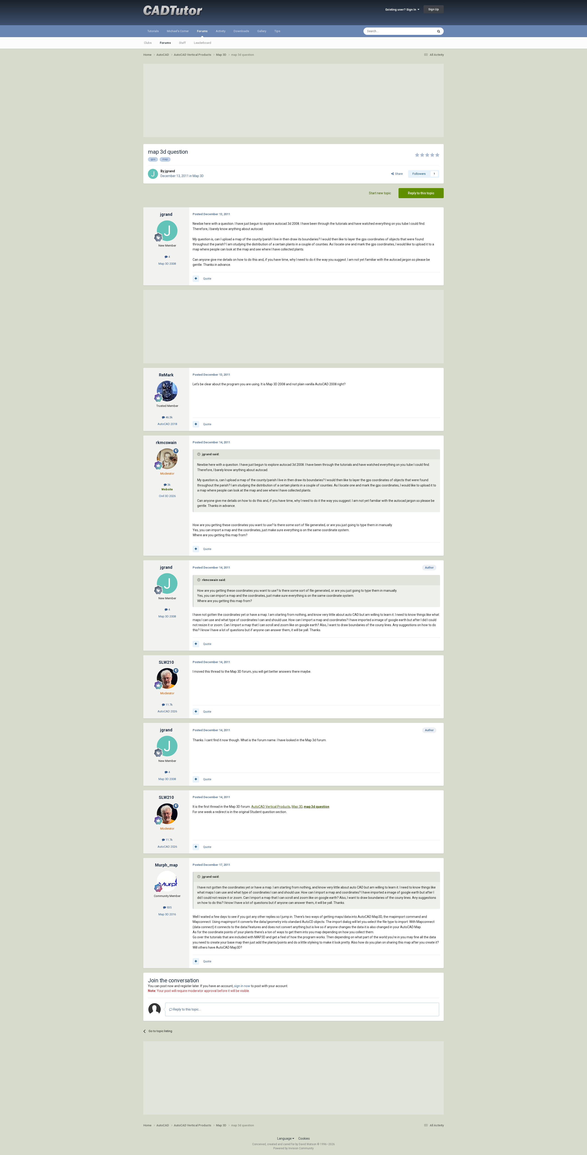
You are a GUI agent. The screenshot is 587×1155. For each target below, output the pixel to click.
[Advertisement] (293, 100)
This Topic (421, 31)
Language (284, 1138)
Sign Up (433, 9)
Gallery (261, 31)
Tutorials (153, 31)
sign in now (242, 986)
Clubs (148, 42)
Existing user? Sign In (401, 9)
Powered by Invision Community (293, 1148)
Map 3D (198, 176)
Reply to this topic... (186, 1009)
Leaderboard (202, 42)
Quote (207, 278)
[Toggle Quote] (199, 454)
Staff (182, 42)
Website (167, 489)
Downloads (241, 31)
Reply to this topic (421, 193)
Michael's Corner (178, 31)
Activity (220, 31)
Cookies (304, 1138)
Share (398, 173)
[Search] (439, 31)
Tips (277, 31)
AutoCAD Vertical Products (270, 806)
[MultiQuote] (196, 278)
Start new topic (380, 193)
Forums (202, 31)
